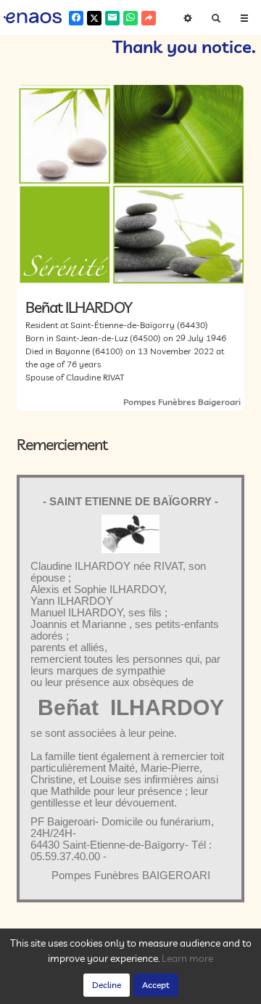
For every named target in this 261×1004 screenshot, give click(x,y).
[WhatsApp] (130, 18)
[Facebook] (76, 18)
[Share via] (148, 18)
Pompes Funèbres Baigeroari (182, 401)
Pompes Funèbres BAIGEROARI (130, 875)
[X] (94, 18)
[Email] (112, 18)
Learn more (187, 958)
